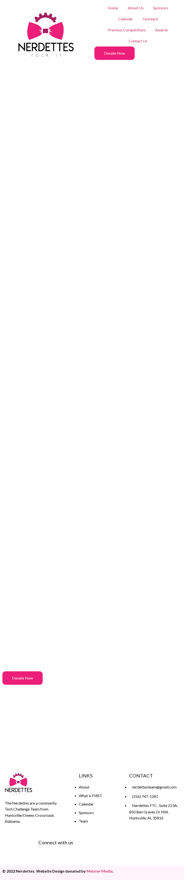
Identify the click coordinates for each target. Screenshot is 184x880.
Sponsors (160, 8)
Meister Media (99, 871)
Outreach (150, 19)
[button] (114, 53)
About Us (136, 8)
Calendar (125, 19)
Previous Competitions (127, 30)
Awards (161, 30)
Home (113, 8)
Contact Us (138, 41)
